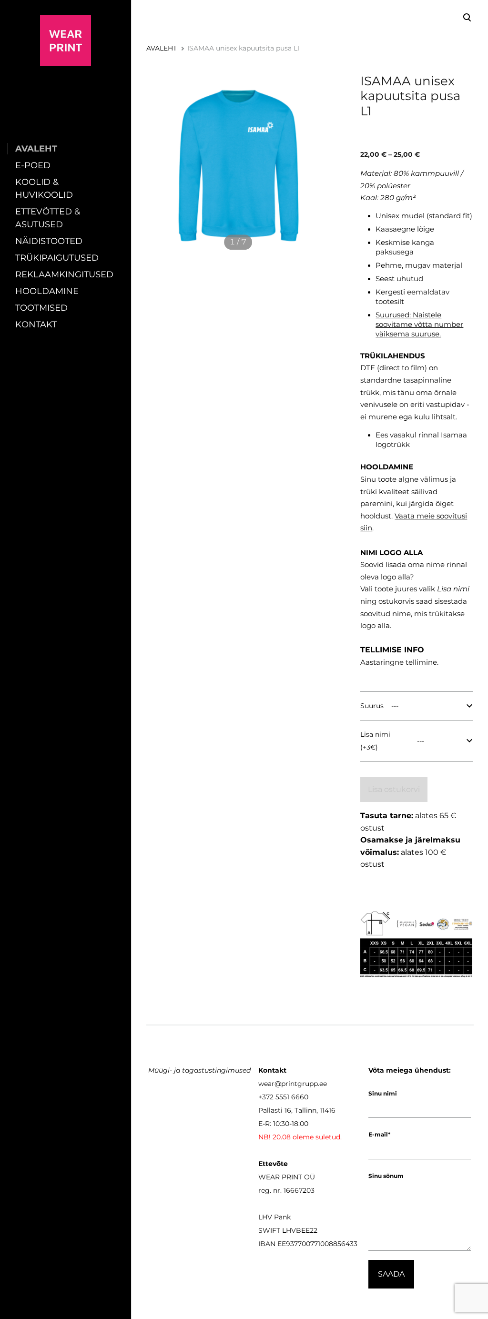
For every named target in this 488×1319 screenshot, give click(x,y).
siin (366, 527)
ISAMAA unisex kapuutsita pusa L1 (243, 48)
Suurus (372, 705)
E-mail (378, 1134)
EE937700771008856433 (317, 1243)
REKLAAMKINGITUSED (64, 274)
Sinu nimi (382, 1093)
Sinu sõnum (386, 1175)
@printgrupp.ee (300, 1083)
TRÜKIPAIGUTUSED (57, 258)
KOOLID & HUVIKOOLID (44, 188)
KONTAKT (36, 324)
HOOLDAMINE (47, 291)
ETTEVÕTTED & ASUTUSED (47, 218)
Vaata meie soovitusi (431, 515)
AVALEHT (36, 148)
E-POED (33, 165)
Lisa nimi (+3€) (375, 740)
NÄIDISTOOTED (48, 241)
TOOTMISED (41, 308)
